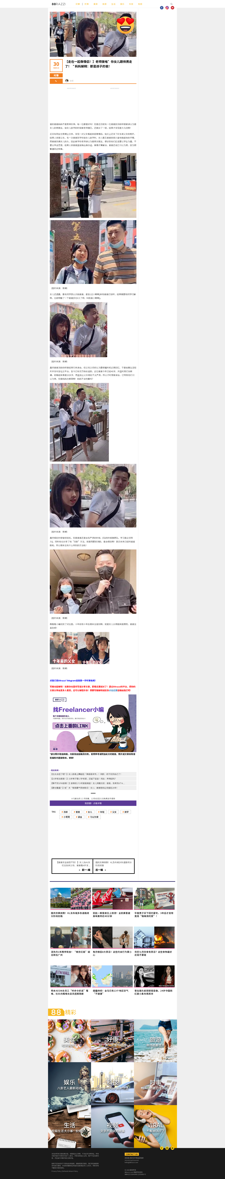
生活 (113, 3)
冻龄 (66, 811)
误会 (80, 816)
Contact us (132, 1154)
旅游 (104, 3)
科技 (131, 3)
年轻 (102, 811)
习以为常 (94, 816)
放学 (126, 811)
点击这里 (113, 690)
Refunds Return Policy (70, 1171)
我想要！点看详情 (93, 803)
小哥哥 (67, 816)
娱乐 (122, 3)
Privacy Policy (56, 1171)
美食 (96, 3)
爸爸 (78, 811)
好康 (78, 3)
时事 (87, 3)
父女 (114, 811)
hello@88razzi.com (131, 1162)
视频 (140, 3)
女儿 (90, 811)
